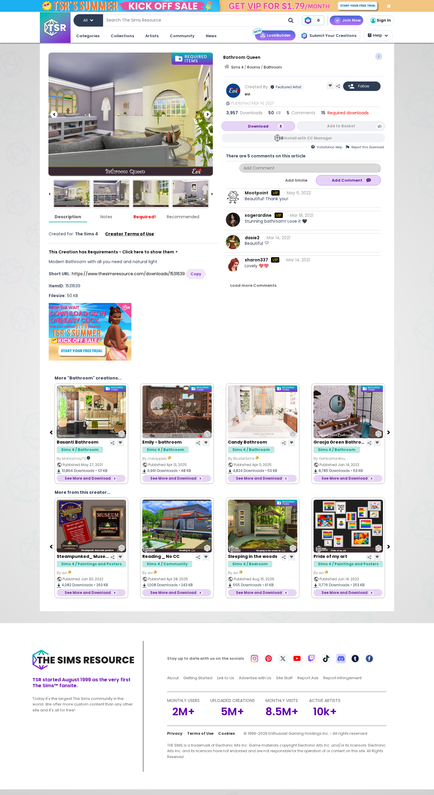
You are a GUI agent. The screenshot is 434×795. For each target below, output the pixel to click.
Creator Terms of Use (129, 234)
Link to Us (225, 678)
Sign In (384, 20)
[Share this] (338, 86)
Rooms (253, 67)
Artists (152, 36)
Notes (106, 217)
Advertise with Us (255, 678)
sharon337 (256, 260)
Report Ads (308, 678)
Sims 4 (237, 67)
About (173, 678)
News (211, 36)
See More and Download (88, 478)
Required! (144, 217)
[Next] (207, 114)
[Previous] (54, 114)
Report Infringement (342, 678)
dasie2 (252, 238)
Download (258, 126)
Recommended (183, 217)
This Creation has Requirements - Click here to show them (111, 252)
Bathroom (273, 67)
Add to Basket (341, 125)
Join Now (351, 20)
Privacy (174, 733)
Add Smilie (296, 180)
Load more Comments (253, 285)
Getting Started (197, 678)
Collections (122, 36)
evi (247, 94)
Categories (87, 36)
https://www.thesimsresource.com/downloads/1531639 (128, 274)
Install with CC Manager (308, 138)
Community (182, 36)
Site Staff (284, 678)
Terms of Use (200, 733)
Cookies (226, 733)
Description (68, 217)
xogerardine (258, 215)
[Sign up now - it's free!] (90, 332)
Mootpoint (256, 193)
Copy (195, 274)
